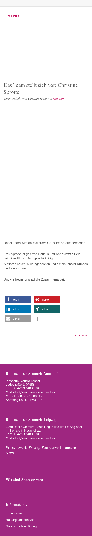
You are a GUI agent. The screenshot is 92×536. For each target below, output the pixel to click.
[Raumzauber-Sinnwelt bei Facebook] (26, 3)
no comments (79, 335)
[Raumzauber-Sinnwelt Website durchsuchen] (70, 3)
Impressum (14, 513)
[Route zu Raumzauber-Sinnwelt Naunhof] (9, 407)
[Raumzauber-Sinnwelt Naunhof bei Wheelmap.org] (24, 407)
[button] (18, 299)
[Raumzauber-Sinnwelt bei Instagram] (34, 3)
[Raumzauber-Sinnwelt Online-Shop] (9, 468)
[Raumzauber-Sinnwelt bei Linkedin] (55, 460)
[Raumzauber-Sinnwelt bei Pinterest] (41, 3)
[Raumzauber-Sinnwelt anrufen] (19, 3)
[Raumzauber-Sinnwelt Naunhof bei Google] (16, 407)
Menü (13, 16)
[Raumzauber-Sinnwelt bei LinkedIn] (55, 3)
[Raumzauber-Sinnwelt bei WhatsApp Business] (63, 3)
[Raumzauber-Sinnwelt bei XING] (45, 460)
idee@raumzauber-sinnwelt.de (34, 392)
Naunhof (59, 98)
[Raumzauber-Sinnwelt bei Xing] (48, 3)
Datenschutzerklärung (21, 526)
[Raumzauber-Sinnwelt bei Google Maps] (73, 460)
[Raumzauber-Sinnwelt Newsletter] (9, 460)
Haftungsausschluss (20, 520)
